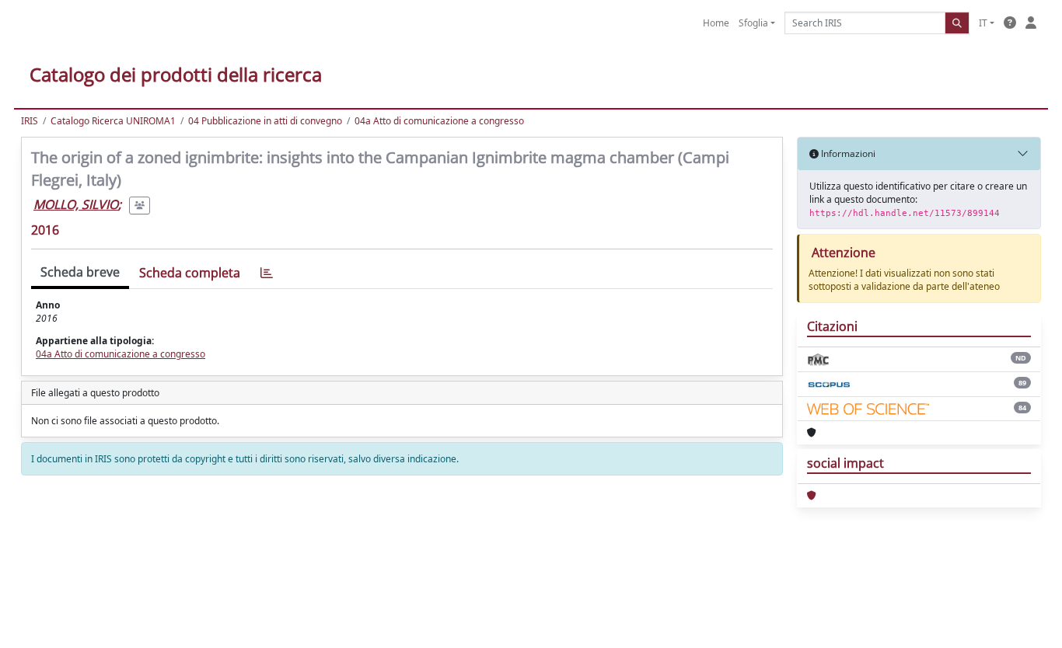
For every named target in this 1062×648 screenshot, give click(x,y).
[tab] (266, 273)
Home (716, 23)
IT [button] (983, 23)
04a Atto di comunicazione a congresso (439, 120)
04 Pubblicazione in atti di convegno (265, 120)
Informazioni (847, 153)
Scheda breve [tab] (80, 271)
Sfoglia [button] (753, 23)
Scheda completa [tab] (189, 272)
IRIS (29, 120)
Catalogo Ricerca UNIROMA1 (113, 120)
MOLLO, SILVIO (75, 204)
